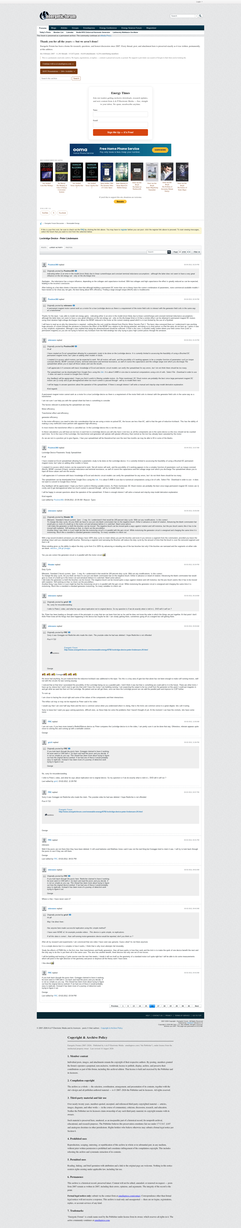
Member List (58, 32)
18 (164, 1006)
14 (140, 1006)
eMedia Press (105, 36)
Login (198, 2)
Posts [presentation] (43, 247)
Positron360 (53, 265)
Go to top (197, 1015)
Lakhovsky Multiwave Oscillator (125, 32)
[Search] (200, 16)
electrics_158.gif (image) (60, 548)
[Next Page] (190, 251)
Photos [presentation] (69, 247)
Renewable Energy (73, 223)
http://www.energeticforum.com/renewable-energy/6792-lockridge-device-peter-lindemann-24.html (106, 650)
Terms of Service (182, 1015)
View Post (76, 271)
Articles (64, 28)
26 (177, 1006)
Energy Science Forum (131, 28)
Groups (75, 28)
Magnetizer (151, 28)
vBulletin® (190, 1023)
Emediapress (89, 28)
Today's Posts (45, 32)
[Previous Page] (188, 251)
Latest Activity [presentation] (56, 247)
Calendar (69, 32)
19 (171, 1006)
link (102, 372)
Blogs (53, 28)
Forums (42, 28)
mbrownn (52, 340)
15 (146, 1006)
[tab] (44, 247)
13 (134, 1006)
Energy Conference (108, 28)
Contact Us (157, 1015)
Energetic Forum (71, 648)
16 (152, 1006)
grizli (50, 742)
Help (148, 1015)
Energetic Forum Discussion (54, 223)
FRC (50, 722)
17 (158, 1006)
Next (197, 1006)
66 (183, 1006)
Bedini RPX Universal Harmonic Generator (93, 32)
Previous (114, 1006)
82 (189, 1006)
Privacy (168, 1015)
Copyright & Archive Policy (112, 1028)
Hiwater (51, 565)
